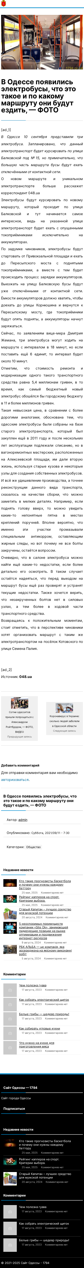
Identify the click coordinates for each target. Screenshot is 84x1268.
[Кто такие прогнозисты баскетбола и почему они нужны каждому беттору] (10, 883)
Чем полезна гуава (32, 985)
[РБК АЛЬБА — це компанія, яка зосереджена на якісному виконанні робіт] (10, 949)
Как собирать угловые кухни (39, 1028)
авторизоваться (15, 780)
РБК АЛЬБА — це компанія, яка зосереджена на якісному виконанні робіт (45, 950)
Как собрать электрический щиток (44, 999)
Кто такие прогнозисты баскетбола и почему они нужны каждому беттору (45, 884)
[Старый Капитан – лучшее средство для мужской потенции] (10, 914)
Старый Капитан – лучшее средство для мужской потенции (45, 911)
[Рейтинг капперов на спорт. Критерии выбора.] (10, 899)
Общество (33, 847)
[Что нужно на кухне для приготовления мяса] (10, 1047)
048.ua (25, 677)
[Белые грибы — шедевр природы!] (10, 1019)
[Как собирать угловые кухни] (10, 1033)
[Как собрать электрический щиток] (10, 1004)
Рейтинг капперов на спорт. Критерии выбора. (39, 898)
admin (22, 820)
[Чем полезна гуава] (10, 990)
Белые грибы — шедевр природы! (44, 1014)
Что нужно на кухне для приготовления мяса (36, 1044)
